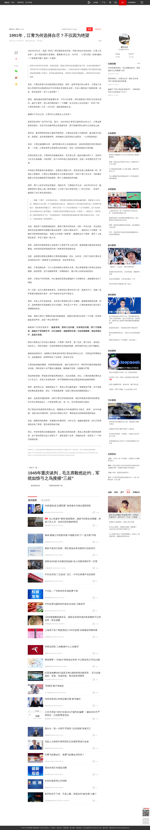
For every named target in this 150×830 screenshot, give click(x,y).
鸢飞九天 (32, 41)
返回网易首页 (35, 485)
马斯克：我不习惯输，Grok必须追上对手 (123, 389)
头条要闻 (112, 133)
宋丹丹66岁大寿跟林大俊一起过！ (120, 284)
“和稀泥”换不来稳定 (54, 686)
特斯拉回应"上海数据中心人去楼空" (62, 646)
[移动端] (89, 2)
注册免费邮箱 (132, 2)
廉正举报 (105, 828)
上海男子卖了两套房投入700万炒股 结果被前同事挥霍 (71, 630)
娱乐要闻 (112, 245)
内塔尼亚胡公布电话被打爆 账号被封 (63, 699)
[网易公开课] (96, 2)
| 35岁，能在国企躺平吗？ (118, 472)
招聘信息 (66, 828)
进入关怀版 (28, 2)
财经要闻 (112, 295)
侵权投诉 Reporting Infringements (119, 828)
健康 (110, 492)
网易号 (18, 29)
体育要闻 (112, 189)
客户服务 (72, 828)
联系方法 (59, 828)
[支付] (110, 2)
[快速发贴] (16, 52)
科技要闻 (112, 351)
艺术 (128, 492)
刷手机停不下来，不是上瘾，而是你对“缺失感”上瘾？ (71, 794)
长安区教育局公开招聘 (56, 781)
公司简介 (53, 828)
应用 (12, 2)
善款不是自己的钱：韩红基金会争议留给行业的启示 (70, 548)
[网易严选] (104, 2)
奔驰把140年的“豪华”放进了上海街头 (121, 429)
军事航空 (136, 492)
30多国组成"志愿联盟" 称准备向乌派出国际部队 (68, 505)
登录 (122, 2)
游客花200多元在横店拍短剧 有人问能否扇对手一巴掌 (71, 561)
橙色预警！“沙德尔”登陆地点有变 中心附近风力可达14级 (72, 659)
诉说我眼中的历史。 (124, 49)
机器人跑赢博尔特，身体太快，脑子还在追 (123, 384)
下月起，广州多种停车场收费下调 (61, 591)
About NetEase (44, 828)
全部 (138, 63)
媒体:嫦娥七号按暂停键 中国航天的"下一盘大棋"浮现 (70, 535)
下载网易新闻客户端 (55, 485)
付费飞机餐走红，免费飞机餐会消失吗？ (64, 754)
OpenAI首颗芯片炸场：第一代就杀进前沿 (123, 372)
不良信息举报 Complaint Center (92, 828)
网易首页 (7, 2)
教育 (116, 492)
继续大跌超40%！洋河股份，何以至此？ (123, 340)
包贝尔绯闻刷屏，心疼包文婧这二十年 (122, 279)
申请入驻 (97, 29)
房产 (122, 492)
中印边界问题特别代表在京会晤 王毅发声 (65, 604)
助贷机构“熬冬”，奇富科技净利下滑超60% (123, 328)
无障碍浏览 (20, 2)
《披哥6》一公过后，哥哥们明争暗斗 (122, 267)
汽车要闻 (112, 400)
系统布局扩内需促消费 (56, 767)
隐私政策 (79, 828)
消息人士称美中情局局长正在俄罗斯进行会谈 (67, 741)
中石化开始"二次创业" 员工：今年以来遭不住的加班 (70, 574)
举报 (99, 41)
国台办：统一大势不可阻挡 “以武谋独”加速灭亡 (68, 728)
